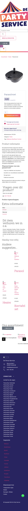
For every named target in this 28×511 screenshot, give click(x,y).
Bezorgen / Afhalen (8, 492)
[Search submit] (3, 34)
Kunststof (5, 214)
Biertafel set (19, 307)
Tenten (9, 57)
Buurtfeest (14, 139)
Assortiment (4, 57)
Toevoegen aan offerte (12, 115)
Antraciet (4, 209)
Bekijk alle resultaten (8, 38)
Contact (5, 494)
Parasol (19, 271)
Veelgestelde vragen (8, 487)
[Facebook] (8, 373)
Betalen (5, 490)
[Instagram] (4, 373)
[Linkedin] (11, 373)
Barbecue (9, 139)
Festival (19, 139)
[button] (14, 51)
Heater (7, 302)
